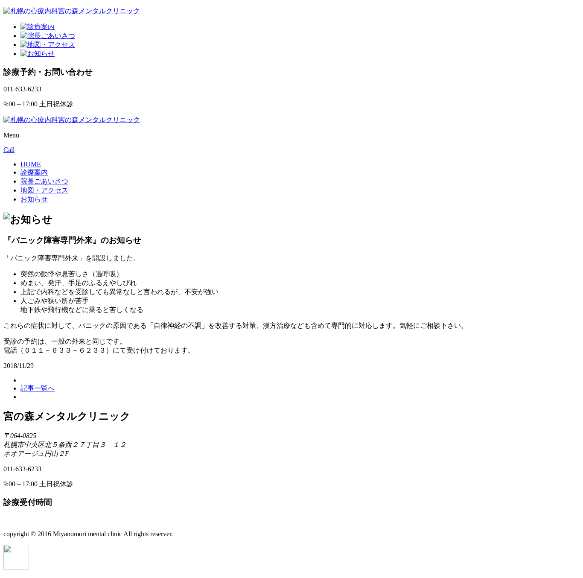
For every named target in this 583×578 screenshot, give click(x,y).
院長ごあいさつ (44, 181)
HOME (30, 164)
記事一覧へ (37, 388)
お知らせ (34, 199)
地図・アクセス (44, 190)
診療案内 (34, 172)
